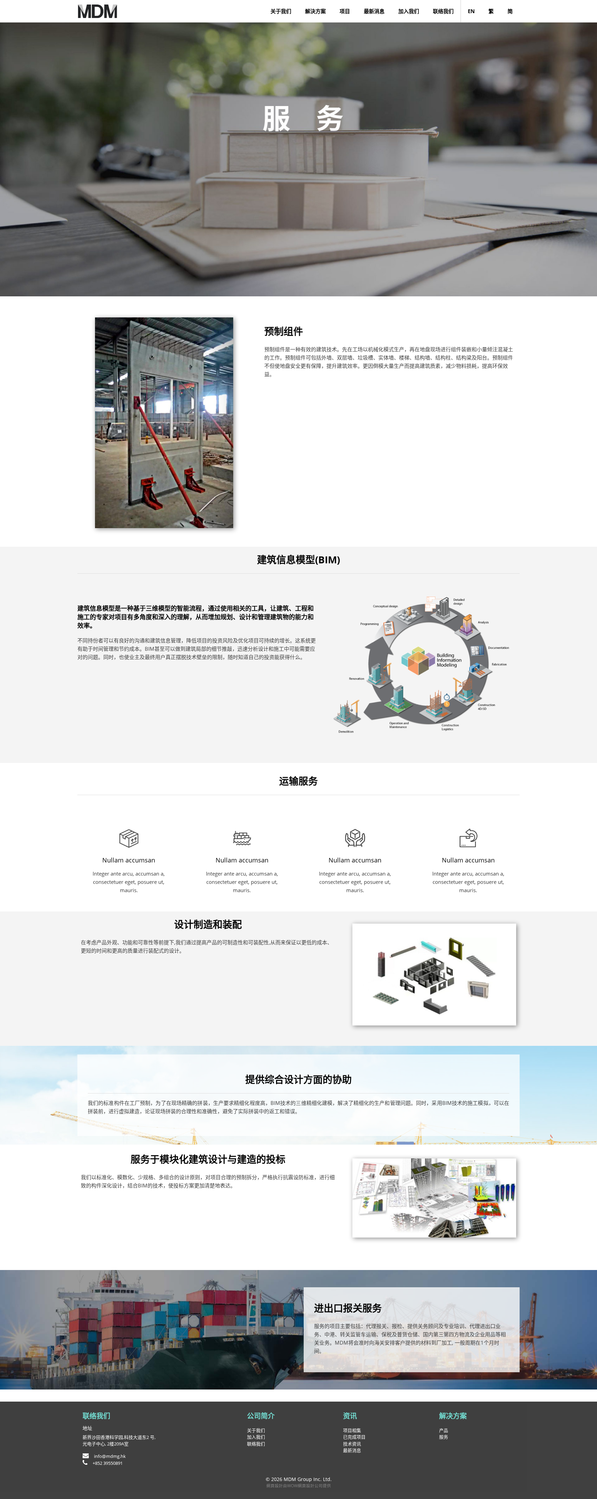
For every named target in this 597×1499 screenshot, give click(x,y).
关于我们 (281, 11)
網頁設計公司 (310, 1485)
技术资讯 (352, 1444)
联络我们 (443, 11)
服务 (443, 1437)
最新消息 (374, 11)
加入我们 (408, 11)
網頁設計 (274, 1485)
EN (471, 11)
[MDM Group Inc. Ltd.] (97, 11)
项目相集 (352, 1430)
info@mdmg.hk (110, 1456)
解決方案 (315, 11)
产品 (443, 1430)
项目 (345, 11)
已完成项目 (354, 1437)
